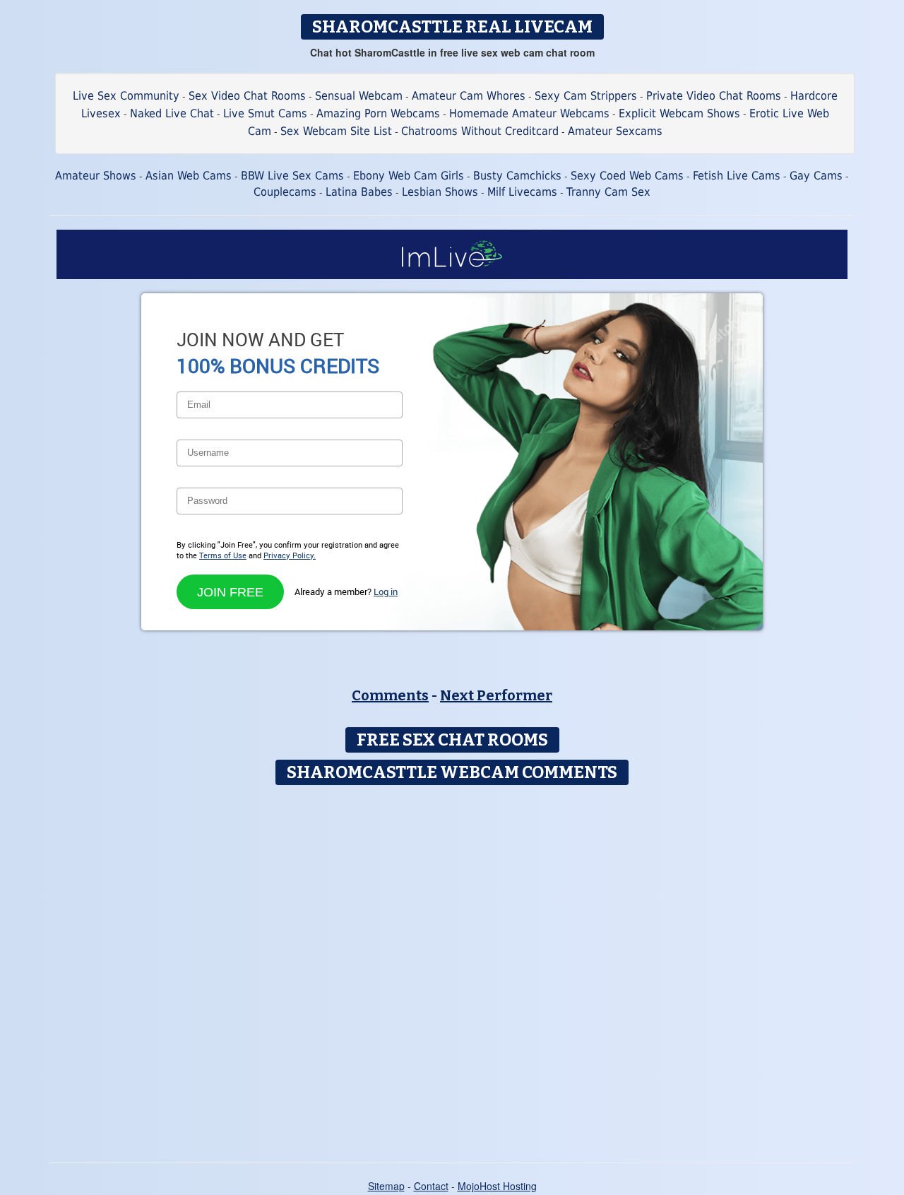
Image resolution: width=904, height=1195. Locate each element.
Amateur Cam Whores (468, 95)
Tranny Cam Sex (608, 192)
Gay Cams (816, 175)
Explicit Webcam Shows (679, 113)
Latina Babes (359, 192)
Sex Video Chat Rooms (247, 95)
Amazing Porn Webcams (378, 113)
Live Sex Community (126, 95)
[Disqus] (452, 969)
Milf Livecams (522, 192)
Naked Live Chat (172, 113)
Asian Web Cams (188, 175)
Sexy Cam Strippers (586, 95)
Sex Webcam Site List (336, 131)
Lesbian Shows (440, 192)
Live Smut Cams (265, 113)
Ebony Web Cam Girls (408, 175)
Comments (390, 695)
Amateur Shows (95, 175)
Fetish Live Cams (736, 175)
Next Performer (496, 695)
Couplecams (285, 192)
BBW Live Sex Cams (292, 175)
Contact (431, 1186)
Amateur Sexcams (615, 131)
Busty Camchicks (517, 175)
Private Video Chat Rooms (713, 95)
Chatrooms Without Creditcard (480, 131)
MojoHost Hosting (497, 1186)
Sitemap (386, 1186)
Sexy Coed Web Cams (627, 175)
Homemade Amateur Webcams (529, 113)
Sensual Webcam (359, 95)
